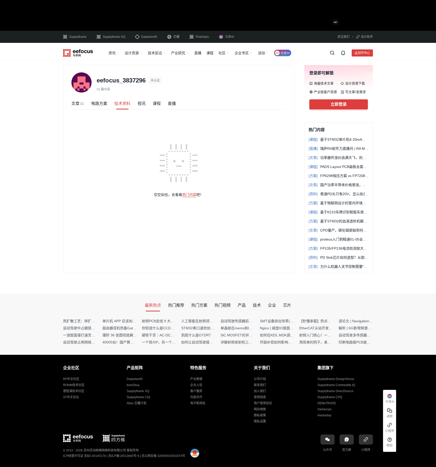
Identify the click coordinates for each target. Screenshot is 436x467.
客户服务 (196, 391)
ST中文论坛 (71, 397)
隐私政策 (260, 415)
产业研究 (178, 53)
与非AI (229, 37)
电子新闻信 (197, 403)
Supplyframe (78, 37)
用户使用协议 (263, 403)
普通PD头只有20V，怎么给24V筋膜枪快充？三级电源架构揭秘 (339, 194)
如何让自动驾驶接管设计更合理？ (207, 342)
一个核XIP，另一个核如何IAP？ (167, 342)
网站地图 (260, 409)
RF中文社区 (71, 379)
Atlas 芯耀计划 (136, 403)
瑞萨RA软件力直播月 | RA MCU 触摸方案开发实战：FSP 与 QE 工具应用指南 (339, 149)
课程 (209, 53)
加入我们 (260, 391)
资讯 (112, 53)
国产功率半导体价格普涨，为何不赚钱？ (339, 185)
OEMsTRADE (326, 403)
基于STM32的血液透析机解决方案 (339, 221)
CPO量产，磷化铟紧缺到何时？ (339, 230)
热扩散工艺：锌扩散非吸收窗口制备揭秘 (95, 321)
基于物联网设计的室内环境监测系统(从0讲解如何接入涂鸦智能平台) (339, 203)
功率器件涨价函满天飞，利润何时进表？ (339, 158)
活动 (261, 53)
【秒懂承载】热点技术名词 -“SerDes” (328, 321)
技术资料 (122, 103)
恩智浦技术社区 (73, 391)
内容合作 (196, 397)
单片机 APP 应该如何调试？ (124, 321)
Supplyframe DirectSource (335, 391)
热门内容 (189, 195)
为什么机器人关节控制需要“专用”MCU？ (339, 267)
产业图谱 (196, 379)
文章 (77, 103)
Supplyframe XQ (114, 37)
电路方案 (99, 103)
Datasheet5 (149, 37)
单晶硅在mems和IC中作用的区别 (247, 328)
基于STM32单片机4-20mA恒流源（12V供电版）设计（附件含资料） (339, 139)
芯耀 (176, 37)
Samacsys (324, 409)
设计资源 (132, 53)
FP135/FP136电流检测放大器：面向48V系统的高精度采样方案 (339, 248)
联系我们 (260, 385)
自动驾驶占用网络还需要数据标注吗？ (93, 342)
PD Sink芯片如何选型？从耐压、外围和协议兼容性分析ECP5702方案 (339, 257)
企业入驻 (196, 385)
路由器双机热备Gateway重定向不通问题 (134, 328)
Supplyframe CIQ (138, 397)
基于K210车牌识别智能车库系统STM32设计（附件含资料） (339, 212)
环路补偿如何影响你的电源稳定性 (286, 342)
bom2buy (133, 385)
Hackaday (324, 415)
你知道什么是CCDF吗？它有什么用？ (171, 328)
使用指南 (260, 397)
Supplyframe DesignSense (335, 379)
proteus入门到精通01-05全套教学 (339, 239)
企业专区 (242, 53)
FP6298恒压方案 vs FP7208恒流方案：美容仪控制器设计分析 (339, 176)
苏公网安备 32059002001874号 (163, 456)
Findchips (202, 37)
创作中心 (364, 52)
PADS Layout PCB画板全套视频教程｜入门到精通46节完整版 (339, 167)
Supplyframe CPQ (329, 397)
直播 (197, 53)
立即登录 (339, 104)
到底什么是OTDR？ (196, 335)
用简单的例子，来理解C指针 (321, 342)
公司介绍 (260, 379)
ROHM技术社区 (74, 385)
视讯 (142, 103)
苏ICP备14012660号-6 (123, 456)
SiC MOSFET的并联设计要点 (244, 335)
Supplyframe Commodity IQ (336, 385)
